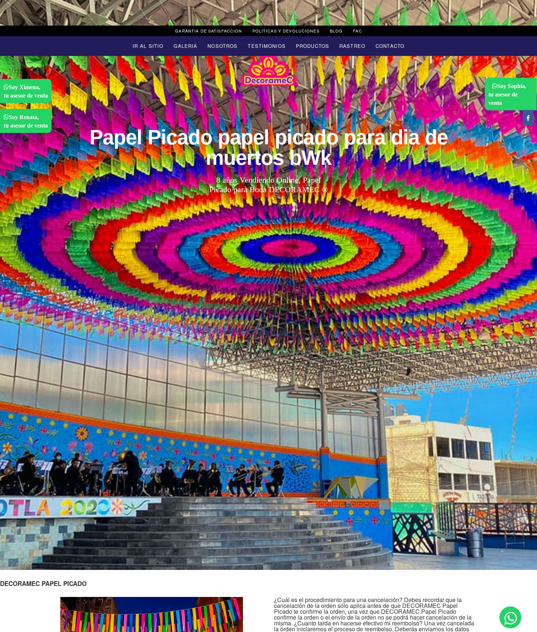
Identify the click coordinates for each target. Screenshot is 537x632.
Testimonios (266, 45)
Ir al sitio (148, 45)
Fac (357, 31)
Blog (336, 31)
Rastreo (352, 45)
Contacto (390, 45)
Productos (312, 45)
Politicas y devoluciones (286, 31)
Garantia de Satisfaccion (208, 31)
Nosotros (222, 45)
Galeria (185, 45)
